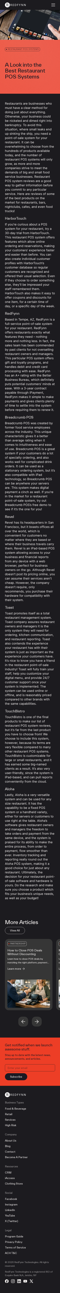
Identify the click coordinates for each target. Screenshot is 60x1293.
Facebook (11, 1198)
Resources (11, 1166)
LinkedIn (10, 1210)
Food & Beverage (15, 1108)
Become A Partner (16, 1157)
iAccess (10, 1178)
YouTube (10, 1215)
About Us (10, 1140)
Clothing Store (14, 1183)
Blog (7, 1146)
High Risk (10, 1125)
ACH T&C (11, 1253)
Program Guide (14, 1236)
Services (10, 1119)
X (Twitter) (11, 1221)
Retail (8, 1114)
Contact (10, 1151)
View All (15, 930)
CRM (8, 1172)
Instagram (11, 1204)
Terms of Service (15, 1247)
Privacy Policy (13, 1241)
